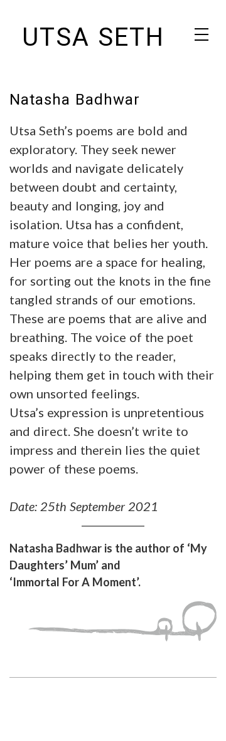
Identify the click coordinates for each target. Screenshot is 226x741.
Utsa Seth (93, 37)
